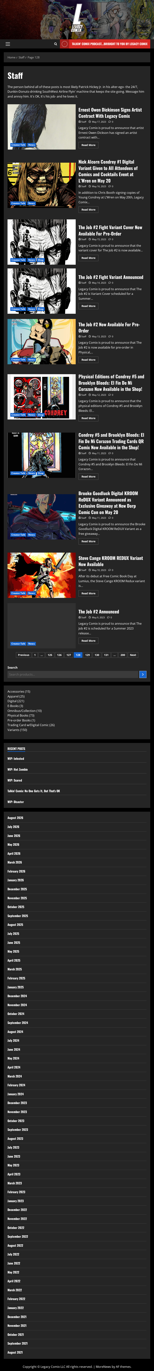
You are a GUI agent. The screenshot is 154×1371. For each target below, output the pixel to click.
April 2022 (14, 1281)
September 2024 (18, 1022)
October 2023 (16, 1120)
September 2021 (18, 1343)
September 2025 (18, 916)
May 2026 (13, 844)
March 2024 (15, 1076)
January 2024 (16, 1094)
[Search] (142, 674)
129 (87, 655)
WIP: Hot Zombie (18, 769)
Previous (23, 655)
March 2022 (15, 1290)
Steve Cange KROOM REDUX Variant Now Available (42, 575)
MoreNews (103, 1367)
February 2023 (16, 1192)
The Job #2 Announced (42, 625)
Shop (41, 260)
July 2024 (13, 1040)
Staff (83, 121)
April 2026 (14, 853)
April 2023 (14, 1174)
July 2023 (13, 1147)
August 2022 (15, 1245)
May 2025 (13, 951)
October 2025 (16, 907)
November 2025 (17, 898)
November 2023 (17, 1111)
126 (59, 655)
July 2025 (13, 933)
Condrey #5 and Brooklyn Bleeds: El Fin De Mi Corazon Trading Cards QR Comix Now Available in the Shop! (42, 455)
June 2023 (14, 1156)
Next (133, 655)
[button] (8, 44)
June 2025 (14, 942)
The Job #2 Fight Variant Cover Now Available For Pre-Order (42, 242)
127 (68, 655)
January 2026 (16, 880)
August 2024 (15, 1031)
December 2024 (17, 996)
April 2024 (14, 1067)
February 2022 (16, 1298)
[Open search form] (55, 44)
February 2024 (16, 1085)
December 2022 (17, 1209)
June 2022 (14, 1263)
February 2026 (16, 871)
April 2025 (14, 960)
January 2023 (16, 1201)
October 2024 (16, 1013)
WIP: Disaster (16, 802)
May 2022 (13, 1272)
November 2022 (17, 1218)
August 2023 (15, 1138)
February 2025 (16, 978)
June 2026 (14, 835)
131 (106, 655)
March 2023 (15, 1183)
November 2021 (17, 1325)
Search (13, 667)
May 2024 (13, 1058)
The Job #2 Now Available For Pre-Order (42, 341)
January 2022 (16, 1307)
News (31, 144)
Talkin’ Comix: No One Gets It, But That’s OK (34, 791)
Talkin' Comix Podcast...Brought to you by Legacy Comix (109, 44)
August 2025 (15, 924)
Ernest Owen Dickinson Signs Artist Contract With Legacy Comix (42, 127)
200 (123, 655)
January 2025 (16, 987)
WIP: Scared (15, 780)
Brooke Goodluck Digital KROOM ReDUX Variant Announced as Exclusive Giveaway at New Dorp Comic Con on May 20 (42, 516)
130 (97, 655)
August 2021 (15, 1352)
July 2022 (13, 1254)
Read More (90, 144)
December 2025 (17, 889)
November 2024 (17, 1005)
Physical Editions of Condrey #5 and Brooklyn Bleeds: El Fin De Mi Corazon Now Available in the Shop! (42, 396)
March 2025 (15, 969)
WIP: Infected (16, 758)
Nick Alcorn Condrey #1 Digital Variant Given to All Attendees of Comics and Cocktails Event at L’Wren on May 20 (42, 185)
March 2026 (15, 862)
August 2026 (15, 817)
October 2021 (16, 1334)
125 (50, 655)
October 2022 (16, 1227)
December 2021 (17, 1316)
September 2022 (18, 1236)
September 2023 (18, 1129)
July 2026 (13, 826)
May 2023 (13, 1165)
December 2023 (17, 1103)
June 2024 (14, 1049)
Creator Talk (18, 144)
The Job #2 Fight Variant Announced (42, 291)
